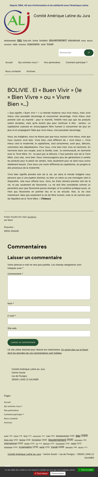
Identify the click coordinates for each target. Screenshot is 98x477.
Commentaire (15, 273)
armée (8, 436)
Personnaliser (58, 473)
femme (35, 40)
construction (39, 436)
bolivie (7, 230)
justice (83, 40)
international (74, 40)
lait (39, 444)
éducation (71, 447)
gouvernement (58, 40)
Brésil (28, 436)
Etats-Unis (27, 40)
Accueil (9, 62)
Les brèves (32, 217)
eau (19, 40)
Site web (12, 328)
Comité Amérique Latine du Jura (62, 15)
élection (82, 447)
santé (43, 44)
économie (15, 230)
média (15, 44)
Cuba (50, 436)
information (81, 440)
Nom (11, 303)
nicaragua (22, 44)
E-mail (12, 316)
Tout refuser (42, 473)
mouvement (7, 44)
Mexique (90, 40)
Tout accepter (87, 470)
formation (43, 40)
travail (50, 44)
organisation (33, 44)
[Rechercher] (88, 52)
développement (10, 40)
